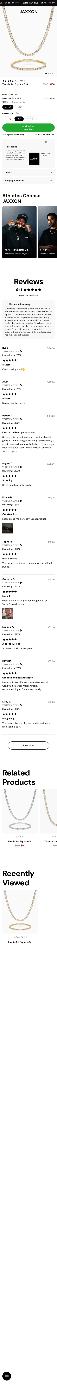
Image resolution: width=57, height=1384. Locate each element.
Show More (28, 745)
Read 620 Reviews (23, 81)
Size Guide (49, 98)
